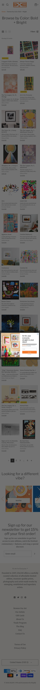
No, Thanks (29, 354)
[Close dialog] (38, 334)
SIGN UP (29, 352)
